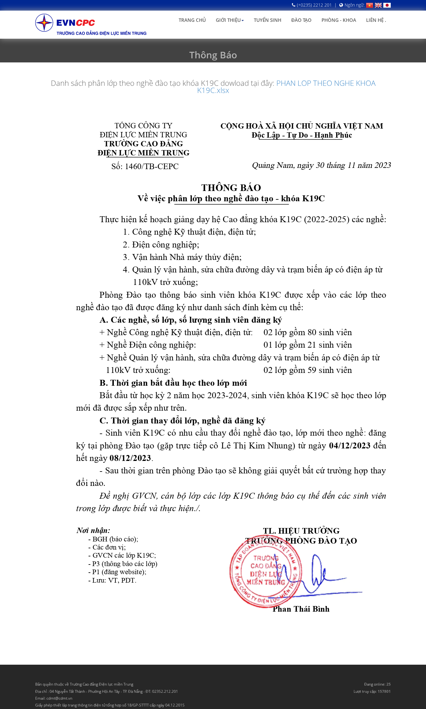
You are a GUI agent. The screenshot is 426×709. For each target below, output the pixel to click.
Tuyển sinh (267, 20)
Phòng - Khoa (339, 20)
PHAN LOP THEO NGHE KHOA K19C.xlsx (286, 86)
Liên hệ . (376, 20)
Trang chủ (192, 20)
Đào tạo (301, 20)
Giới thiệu (228, 20)
